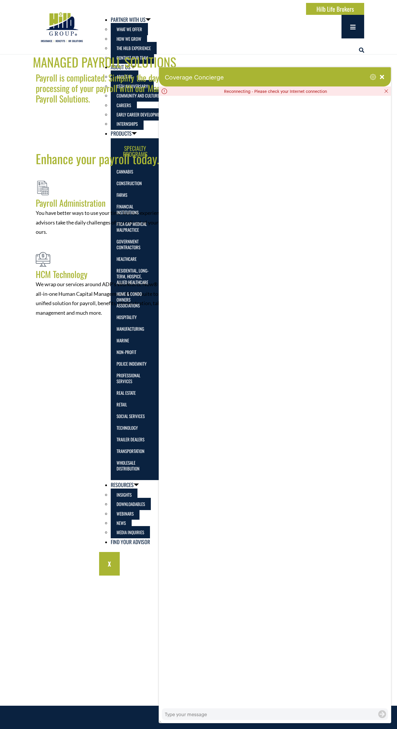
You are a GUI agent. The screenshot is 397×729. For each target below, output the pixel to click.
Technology (127, 427)
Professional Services (128, 378)
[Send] (382, 714)
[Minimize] (382, 77)
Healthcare (127, 259)
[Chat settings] (373, 77)
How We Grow (129, 39)
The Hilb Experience (134, 48)
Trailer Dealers (130, 439)
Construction (129, 183)
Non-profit (126, 352)
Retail (122, 404)
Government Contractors (128, 244)
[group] (275, 402)
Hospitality (127, 317)
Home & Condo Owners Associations (129, 300)
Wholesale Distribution (128, 465)
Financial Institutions (128, 209)
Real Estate (126, 393)
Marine (123, 340)
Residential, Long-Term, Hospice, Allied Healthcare (133, 276)
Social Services (131, 416)
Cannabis (125, 171)
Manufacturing (130, 328)
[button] (361, 50)
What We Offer (129, 29)
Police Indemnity (131, 363)
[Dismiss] (386, 91)
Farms (122, 195)
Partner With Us (128, 19)
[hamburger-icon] (352, 26)
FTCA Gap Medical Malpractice (132, 227)
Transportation (130, 451)
